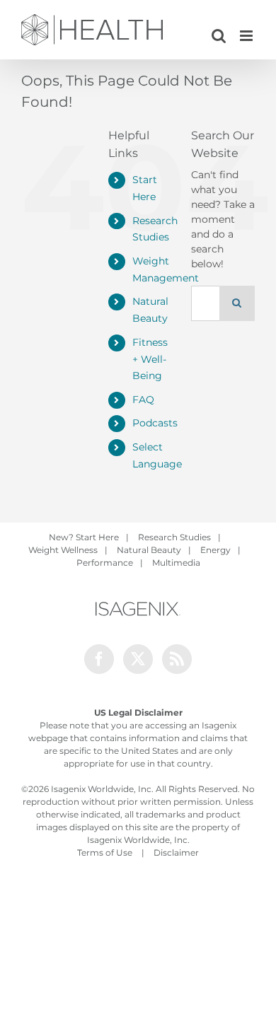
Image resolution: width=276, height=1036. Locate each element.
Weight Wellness (63, 550)
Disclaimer (176, 852)
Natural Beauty (149, 550)
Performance (104, 562)
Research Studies (174, 537)
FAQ (143, 399)
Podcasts (155, 423)
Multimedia (176, 562)
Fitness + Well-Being (150, 359)
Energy (215, 550)
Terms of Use (104, 852)
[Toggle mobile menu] (247, 35)
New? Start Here (84, 537)
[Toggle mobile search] (219, 35)
